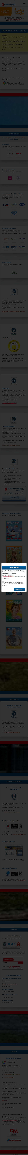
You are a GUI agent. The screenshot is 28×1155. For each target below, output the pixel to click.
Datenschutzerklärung (8, 576)
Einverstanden (19, 589)
